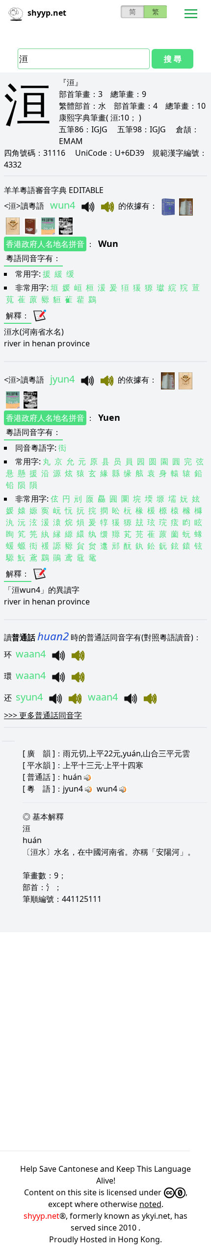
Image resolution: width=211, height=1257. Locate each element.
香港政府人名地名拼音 (45, 244)
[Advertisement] (105, 1041)
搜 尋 (173, 58)
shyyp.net (41, 1215)
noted (150, 1204)
